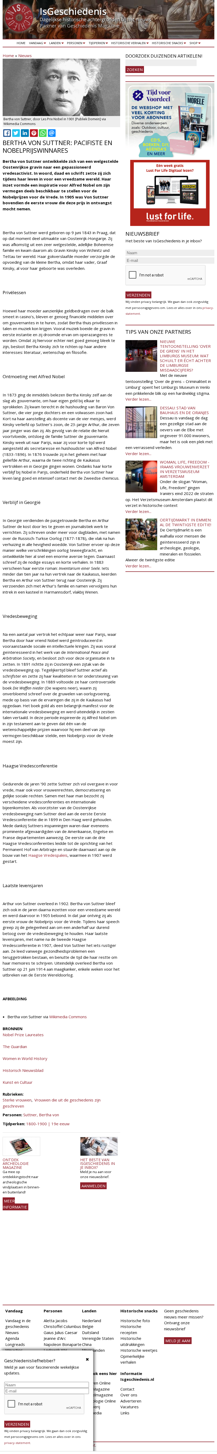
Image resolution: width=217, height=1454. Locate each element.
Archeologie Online (99, 1401)
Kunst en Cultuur (18, 1082)
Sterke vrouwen (17, 1100)
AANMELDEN (93, 1185)
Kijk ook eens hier (99, 1373)
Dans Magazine (96, 1389)
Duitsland (90, 1332)
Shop (193, 44)
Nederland (91, 1320)
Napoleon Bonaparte (63, 1344)
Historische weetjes (138, 1350)
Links (124, 1412)
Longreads (15, 1344)
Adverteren (130, 1401)
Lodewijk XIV (55, 1350)
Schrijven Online (96, 1383)
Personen (73, 44)
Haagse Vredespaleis (47, 855)
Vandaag (35, 44)
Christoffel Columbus (62, 1326)
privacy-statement (17, 1443)
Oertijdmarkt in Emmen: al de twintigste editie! (185, 522)
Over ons (128, 1394)
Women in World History (25, 1058)
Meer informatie (15, 1204)
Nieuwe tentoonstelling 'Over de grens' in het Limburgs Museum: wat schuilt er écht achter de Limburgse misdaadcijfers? (185, 356)
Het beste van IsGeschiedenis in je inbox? (97, 1163)
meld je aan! (177, 1340)
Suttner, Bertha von (41, 1114)
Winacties (14, 1350)
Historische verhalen (128, 44)
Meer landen (93, 1350)
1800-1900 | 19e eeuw (48, 1123)
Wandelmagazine (97, 1394)
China (87, 1344)
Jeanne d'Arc (55, 1338)
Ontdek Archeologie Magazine (16, 1163)
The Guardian (15, 1046)
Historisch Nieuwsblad (23, 1070)
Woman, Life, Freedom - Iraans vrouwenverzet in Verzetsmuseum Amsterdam (185, 469)
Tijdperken (96, 44)
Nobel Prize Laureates (23, 1034)
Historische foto (135, 1320)
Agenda (12, 1338)
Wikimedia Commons (68, 1016)
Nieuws (25, 55)
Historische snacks (166, 44)
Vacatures (129, 1406)
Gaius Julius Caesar (61, 1332)
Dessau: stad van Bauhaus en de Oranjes (184, 410)
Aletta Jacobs (55, 1320)
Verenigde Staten (98, 1338)
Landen (54, 44)
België (87, 1326)
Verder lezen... (138, 399)
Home (21, 43)
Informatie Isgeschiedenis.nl (137, 1376)
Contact (127, 1389)
